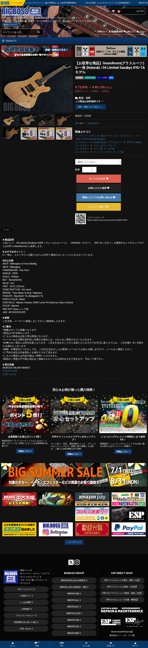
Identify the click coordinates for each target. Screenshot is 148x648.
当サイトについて (25, 589)
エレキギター (82, 142)
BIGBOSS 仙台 (73, 600)
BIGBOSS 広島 (73, 626)
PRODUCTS (10, 41)
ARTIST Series (134, 142)
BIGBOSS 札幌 (73, 593)
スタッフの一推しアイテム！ (32, 580)
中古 (61, 646)
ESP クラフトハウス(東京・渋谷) (121, 587)
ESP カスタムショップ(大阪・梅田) (121, 599)
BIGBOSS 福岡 (73, 633)
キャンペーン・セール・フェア (33, 573)
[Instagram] (77, 562)
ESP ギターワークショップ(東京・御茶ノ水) (120, 593)
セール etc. (86, 646)
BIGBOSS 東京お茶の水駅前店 (73, 580)
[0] (114, 11)
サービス (24, 583)
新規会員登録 (117, 31)
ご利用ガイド (102, 31)
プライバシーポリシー (25, 615)
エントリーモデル (103, 152)
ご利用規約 (25, 609)
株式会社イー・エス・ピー (121, 635)
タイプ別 (98, 148)
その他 (111, 148)
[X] (71, 562)
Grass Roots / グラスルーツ (108, 142)
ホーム (12, 646)
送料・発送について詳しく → (90, 107)
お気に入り (131, 31)
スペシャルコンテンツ (29, 577)
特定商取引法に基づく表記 (25, 622)
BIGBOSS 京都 (73, 620)
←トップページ (74, 542)
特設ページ (25, 570)
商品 (37, 646)
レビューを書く (97, 206)
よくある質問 (25, 602)
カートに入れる (97, 178)
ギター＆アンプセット (105, 145)
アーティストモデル (85, 135)
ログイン (143, 31)
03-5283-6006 (10, 371)
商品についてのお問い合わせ (97, 197)
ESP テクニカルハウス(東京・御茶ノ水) (121, 580)
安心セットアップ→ (11, 25)
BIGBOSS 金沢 (73, 607)
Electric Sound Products (121, 632)
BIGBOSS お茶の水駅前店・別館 (73, 587)
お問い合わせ (9, 374)
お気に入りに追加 (97, 188)
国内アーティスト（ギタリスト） (118, 135)
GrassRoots (93, 123)
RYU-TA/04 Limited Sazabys (90, 139)
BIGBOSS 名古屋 (73, 613)
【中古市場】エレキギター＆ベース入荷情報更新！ (69, 3)
